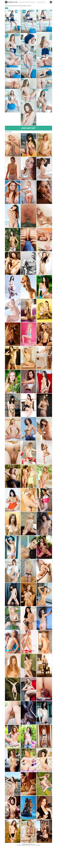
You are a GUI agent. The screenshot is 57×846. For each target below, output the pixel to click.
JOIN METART (28, 128)
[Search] (51, 2)
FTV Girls (25, 2)
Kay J (6, 8)
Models (22, 2)
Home (20, 2)
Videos (28, 2)
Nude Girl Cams (32, 2)
